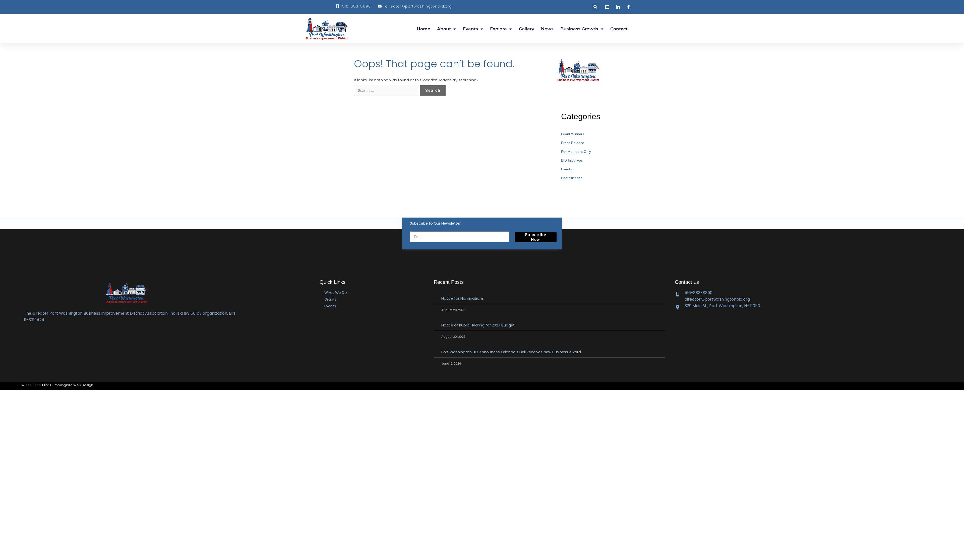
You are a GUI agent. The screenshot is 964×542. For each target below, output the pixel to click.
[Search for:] (387, 90)
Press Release (572, 143)
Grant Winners (572, 134)
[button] (595, 7)
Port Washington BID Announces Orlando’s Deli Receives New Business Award (511, 352)
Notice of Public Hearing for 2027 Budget (478, 325)
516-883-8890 (355, 6)
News (547, 28)
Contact (619, 28)
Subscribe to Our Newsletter (435, 223)
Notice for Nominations (463, 298)
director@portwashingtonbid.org (417, 6)
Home (423, 28)
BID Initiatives (572, 160)
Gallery (526, 28)
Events (470, 28)
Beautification (571, 178)
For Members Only (576, 152)
